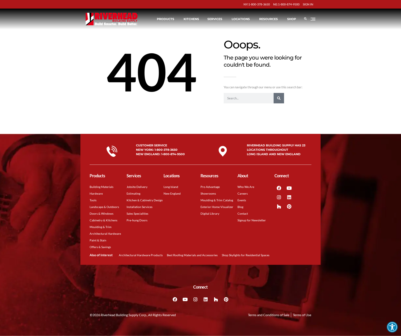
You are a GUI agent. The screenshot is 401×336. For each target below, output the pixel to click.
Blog (240, 207)
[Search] (279, 98)
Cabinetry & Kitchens (103, 220)
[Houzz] (279, 206)
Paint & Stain (98, 240)
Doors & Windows (101, 213)
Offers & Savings (100, 247)
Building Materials (101, 187)
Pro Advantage (210, 187)
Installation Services (139, 207)
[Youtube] (289, 188)
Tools (93, 200)
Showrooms (208, 193)
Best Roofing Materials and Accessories (192, 255)
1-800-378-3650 (166, 150)
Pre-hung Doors (137, 220)
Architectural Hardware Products (141, 255)
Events (241, 200)
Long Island (171, 187)
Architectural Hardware (105, 233)
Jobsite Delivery (137, 187)
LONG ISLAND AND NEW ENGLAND (274, 154)
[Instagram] (279, 197)
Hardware (96, 193)
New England (172, 193)
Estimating (133, 193)
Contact (242, 213)
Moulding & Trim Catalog (216, 200)
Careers (242, 193)
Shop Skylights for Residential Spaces (245, 255)
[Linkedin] (289, 197)
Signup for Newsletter (251, 220)
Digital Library (209, 213)
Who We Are (245, 187)
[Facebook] (279, 188)
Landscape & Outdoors (104, 207)
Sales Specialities (137, 213)
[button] (392, 327)
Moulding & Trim (101, 227)
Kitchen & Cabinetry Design (145, 200)
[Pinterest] (289, 206)
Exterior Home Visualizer (216, 207)
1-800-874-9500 (173, 154)
